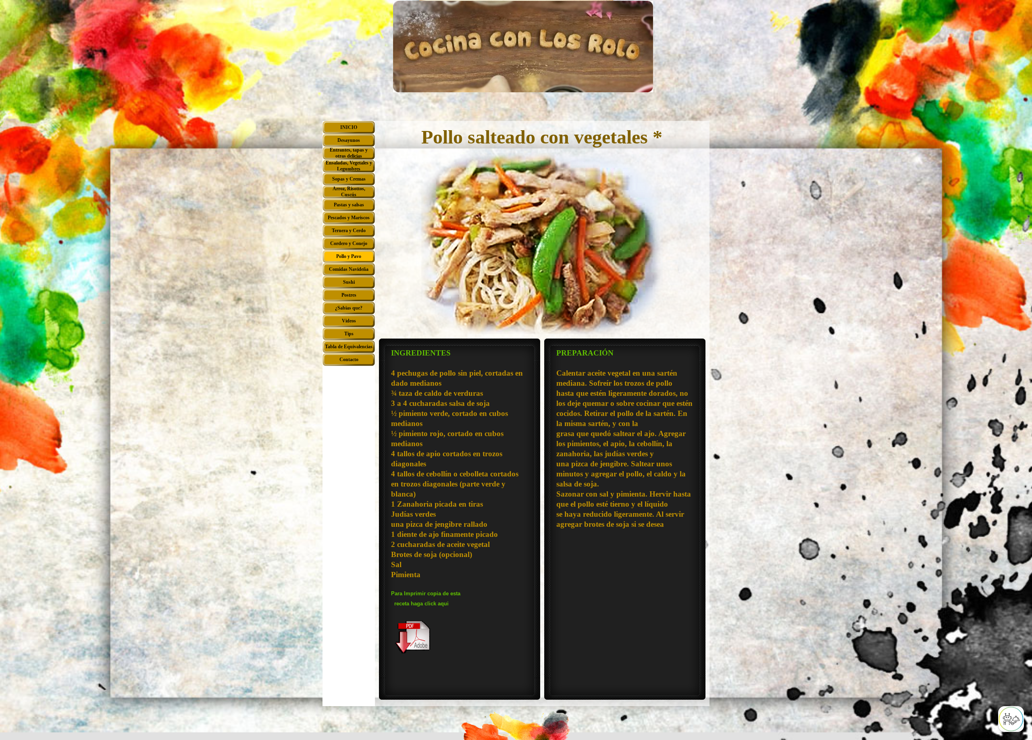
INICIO (348, 127)
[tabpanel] (459, 520)
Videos (349, 321)
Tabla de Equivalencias (348, 346)
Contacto (348, 359)
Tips (349, 334)
